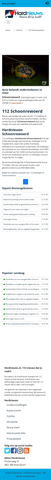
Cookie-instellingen (17, 404)
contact (24, 395)
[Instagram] (20, 452)
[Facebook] (14, 452)
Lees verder (17, 103)
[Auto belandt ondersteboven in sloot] (25, 70)
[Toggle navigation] (8, 22)
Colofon (11, 416)
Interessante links (16, 433)
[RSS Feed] (26, 452)
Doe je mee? (13, 427)
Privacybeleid (14, 438)
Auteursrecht (14, 410)
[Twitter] (7, 452)
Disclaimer (12, 421)
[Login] (47, 2)
